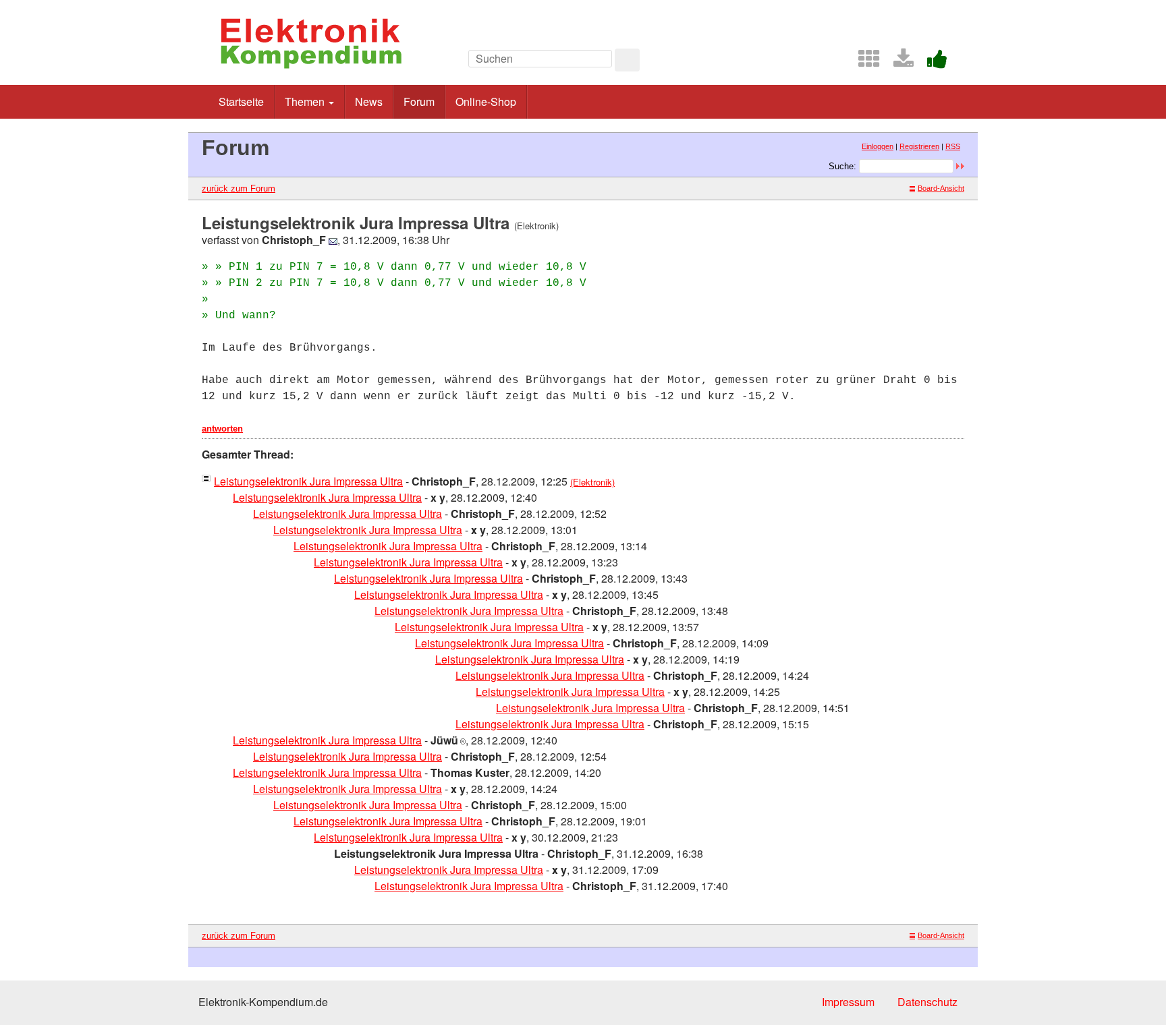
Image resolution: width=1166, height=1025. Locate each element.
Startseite (241, 101)
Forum (419, 101)
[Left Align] (627, 60)
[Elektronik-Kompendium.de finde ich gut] (931, 62)
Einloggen (877, 146)
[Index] (864, 62)
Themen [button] (306, 101)
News (369, 101)
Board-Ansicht (941, 188)
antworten (222, 428)
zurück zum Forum (238, 188)
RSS (952, 146)
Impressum (848, 1001)
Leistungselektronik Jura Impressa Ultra (308, 481)
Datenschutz (927, 1001)
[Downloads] (898, 62)
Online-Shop (485, 101)
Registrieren (919, 146)
